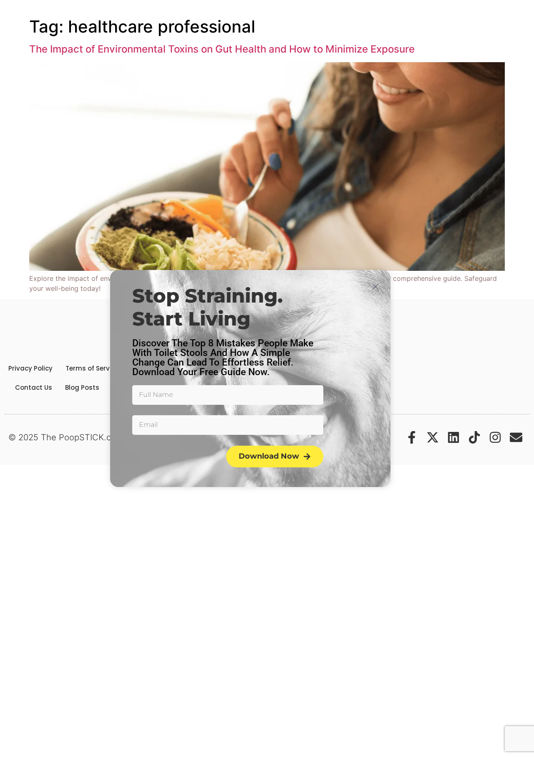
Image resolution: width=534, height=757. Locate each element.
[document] (267, 378)
